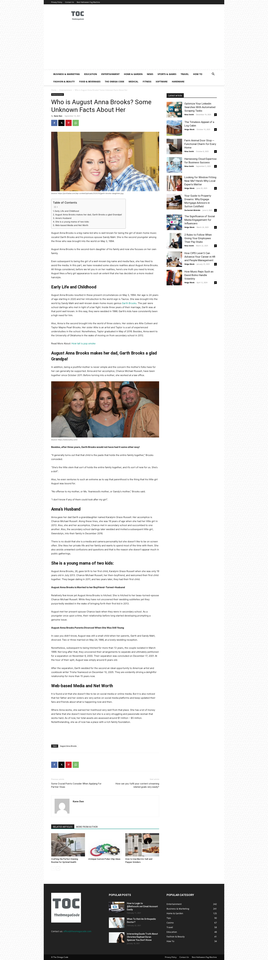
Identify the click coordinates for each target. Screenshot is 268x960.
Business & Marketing (66, 74)
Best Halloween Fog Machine (88, 2)
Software (162, 81)
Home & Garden (133, 74)
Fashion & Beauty (64, 81)
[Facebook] (54, 123)
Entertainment (110, 74)
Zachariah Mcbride (192, 210)
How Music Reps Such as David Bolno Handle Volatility (198, 275)
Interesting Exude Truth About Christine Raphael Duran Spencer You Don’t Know (142, 937)
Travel (185, 74)
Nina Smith (189, 114)
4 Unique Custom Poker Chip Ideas (104, 859)
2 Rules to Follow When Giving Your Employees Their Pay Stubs (198, 238)
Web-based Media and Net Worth (72, 225)
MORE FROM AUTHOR (87, 827)
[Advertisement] (134, 47)
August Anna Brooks (68, 746)
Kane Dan (58, 116)
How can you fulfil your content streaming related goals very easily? (137, 785)
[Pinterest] (68, 123)
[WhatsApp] (76, 123)
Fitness (147, 81)
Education (90, 74)
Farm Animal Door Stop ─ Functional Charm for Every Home (200, 144)
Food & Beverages (89, 81)
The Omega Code (114, 81)
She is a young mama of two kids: (72, 221)
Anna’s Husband (63, 218)
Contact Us (69, 2)
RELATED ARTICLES (62, 827)
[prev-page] (53, 868)
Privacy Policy (56, 2)
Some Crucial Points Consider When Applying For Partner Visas (76, 785)
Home (53, 90)
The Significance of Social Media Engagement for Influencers (199, 220)
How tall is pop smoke (83, 343)
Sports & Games (167, 74)
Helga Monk (189, 129)
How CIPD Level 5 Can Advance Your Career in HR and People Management (199, 257)
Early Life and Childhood (67, 211)
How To (197, 74)
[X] (61, 123)
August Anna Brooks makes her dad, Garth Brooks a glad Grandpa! (89, 214)
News (150, 74)
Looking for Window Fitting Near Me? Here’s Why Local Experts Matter (200, 181)
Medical (133, 81)
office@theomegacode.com (77, 931)
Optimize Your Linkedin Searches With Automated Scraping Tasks (199, 107)
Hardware (178, 81)
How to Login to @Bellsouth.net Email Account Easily (142, 906)
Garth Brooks (129, 303)
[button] (213, 74)
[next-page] (58, 868)
